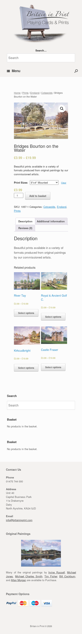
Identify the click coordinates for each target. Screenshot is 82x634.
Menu (16, 70)
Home (17, 92)
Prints (25, 92)
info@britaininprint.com (19, 520)
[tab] (25, 221)
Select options (26, 313)
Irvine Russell (56, 572)
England (34, 92)
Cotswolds (47, 92)
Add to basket (37, 196)
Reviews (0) (25, 228)
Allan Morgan (18, 580)
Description (25, 221)
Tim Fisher (50, 576)
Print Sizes (20, 182)
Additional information (51, 221)
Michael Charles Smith (28, 576)
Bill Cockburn (67, 576)
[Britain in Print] (41, 23)
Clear (63, 182)
